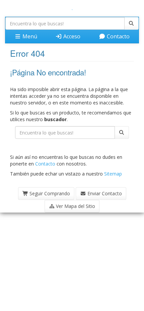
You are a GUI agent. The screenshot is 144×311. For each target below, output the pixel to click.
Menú (29, 36)
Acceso (71, 36)
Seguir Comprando (49, 193)
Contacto (117, 36)
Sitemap (113, 174)
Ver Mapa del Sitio (75, 206)
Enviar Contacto (104, 193)
